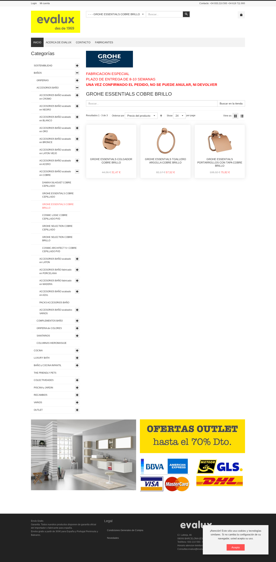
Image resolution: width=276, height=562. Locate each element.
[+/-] (161, 116)
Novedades (113, 538)
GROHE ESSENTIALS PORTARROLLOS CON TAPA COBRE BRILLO (219, 162)
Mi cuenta (45, 3)
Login (34, 3)
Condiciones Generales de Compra (125, 530)
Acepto (236, 547)
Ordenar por (118, 115)
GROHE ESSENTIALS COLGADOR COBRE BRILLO (111, 161)
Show (170, 115)
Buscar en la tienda (231, 103)
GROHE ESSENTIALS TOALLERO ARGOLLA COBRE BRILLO (165, 161)
